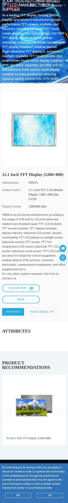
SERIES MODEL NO (41, 311)
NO (18, 495)
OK (50, 495)
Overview (13, 311)
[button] (8, 412)
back (21, 299)
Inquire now (18, 288)
